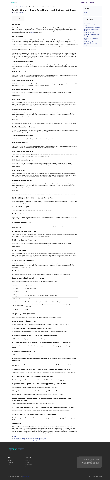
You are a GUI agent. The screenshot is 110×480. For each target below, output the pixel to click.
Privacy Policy (29, 464)
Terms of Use (99, 476)
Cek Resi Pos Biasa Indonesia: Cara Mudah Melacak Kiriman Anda (92, 29)
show (21, 18)
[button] (86, 2)
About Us (28, 460)
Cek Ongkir (92, 2)
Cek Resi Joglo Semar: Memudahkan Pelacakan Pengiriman (90, 43)
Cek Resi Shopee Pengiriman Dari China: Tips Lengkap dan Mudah (29, 440)
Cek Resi (82, 2)
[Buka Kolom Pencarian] (97, 2)
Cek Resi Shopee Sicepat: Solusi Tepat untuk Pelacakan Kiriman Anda (30, 438)
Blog (9, 464)
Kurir (85, 12)
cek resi (32, 32)
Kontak (27, 462)
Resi (21, 7)
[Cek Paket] (14, 2)
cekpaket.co (26, 476)
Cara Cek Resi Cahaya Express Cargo (92, 24)
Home (17, 7)
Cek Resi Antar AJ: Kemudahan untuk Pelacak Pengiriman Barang (92, 34)
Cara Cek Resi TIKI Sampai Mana (91, 38)
